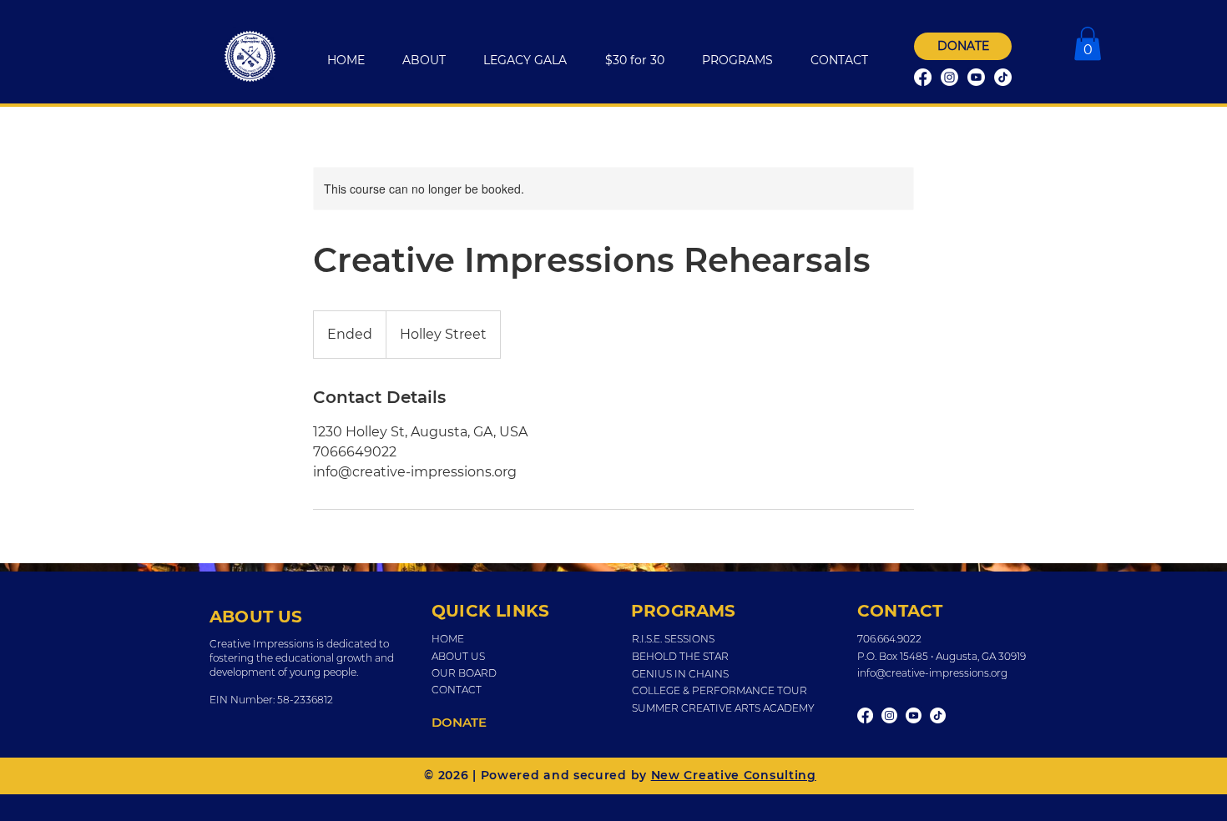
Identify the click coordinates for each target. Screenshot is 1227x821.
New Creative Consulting (733, 775)
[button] (1087, 44)
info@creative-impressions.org (932, 673)
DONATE (459, 722)
